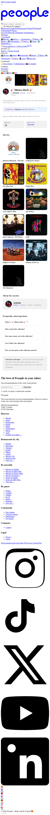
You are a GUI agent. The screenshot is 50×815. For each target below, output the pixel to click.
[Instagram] (25, 591)
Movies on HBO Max (14, 471)
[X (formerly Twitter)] (25, 688)
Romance (9, 501)
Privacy (8, 537)
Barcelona (9, 446)
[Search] (28, 46)
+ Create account (21, 46)
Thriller (8, 495)
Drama (8, 491)
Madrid (8, 444)
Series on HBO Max (13, 480)
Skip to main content (8, 2)
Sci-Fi (8, 497)
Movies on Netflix (12, 469)
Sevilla (8, 450)
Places (14, 31)
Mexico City (10, 456)
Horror (8, 499)
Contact (4, 69)
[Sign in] (31, 46)
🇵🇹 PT (14, 73)
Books (37, 28)
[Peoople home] (25, 22)
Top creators (7, 64)
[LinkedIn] (25, 785)
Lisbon (8, 454)
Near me (31, 59)
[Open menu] (2, 4)
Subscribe (27, 387)
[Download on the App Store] (12, 543)
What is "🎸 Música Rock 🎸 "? (25, 322)
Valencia (9, 448)
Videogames (14, 41)
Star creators (10, 512)
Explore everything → (14, 435)
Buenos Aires (10, 458)
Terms (8, 539)
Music (30, 28)
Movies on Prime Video (14, 474)
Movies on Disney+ (13, 476)
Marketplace (19, 64)
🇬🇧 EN (9, 73)
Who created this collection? (25, 329)
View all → (10, 460)
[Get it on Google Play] (33, 543)
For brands (31, 64)
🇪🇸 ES (3, 73)
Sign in (12, 46)
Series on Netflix (12, 478)
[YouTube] (25, 736)
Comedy (9, 493)
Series (13, 28)
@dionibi (16, 93)
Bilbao (8, 452)
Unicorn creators (12, 514)
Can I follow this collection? (25, 343)
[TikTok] (25, 640)
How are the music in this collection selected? (25, 350)
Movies (6, 28)
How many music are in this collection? (25, 336)
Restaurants (21, 28)
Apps (34, 41)
